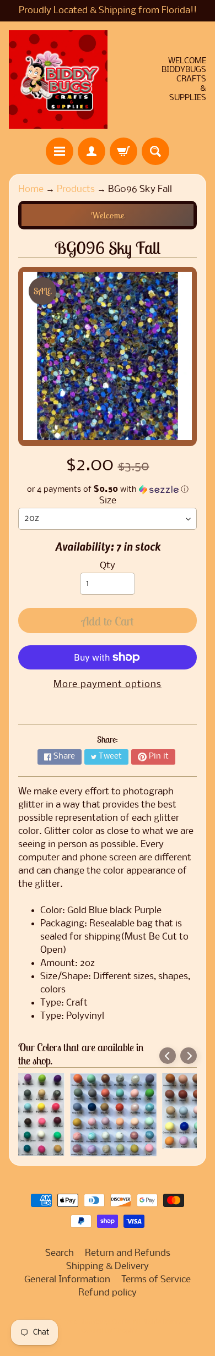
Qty (107, 566)
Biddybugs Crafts (104, 1322)
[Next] (188, 1055)
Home (31, 189)
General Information (67, 1280)
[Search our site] (155, 151)
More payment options (107, 684)
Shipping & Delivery (107, 1266)
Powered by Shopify (107, 1331)
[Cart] (123, 151)
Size (107, 501)
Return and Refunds (127, 1253)
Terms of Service (156, 1280)
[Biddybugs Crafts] (58, 79)
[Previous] (167, 1055)
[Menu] (59, 151)
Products (76, 189)
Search (59, 1253)
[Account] (91, 151)
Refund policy (107, 1293)
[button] (107, 490)
